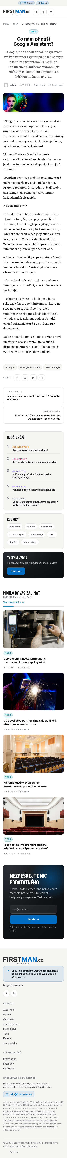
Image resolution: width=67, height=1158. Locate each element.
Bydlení (31, 526)
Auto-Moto (14, 526)
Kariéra (13, 542)
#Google (10, 367)
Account (14, 1152)
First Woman (9, 1058)
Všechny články (12, 602)
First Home (9, 1068)
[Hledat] (36, 12)
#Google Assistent (30, 367)
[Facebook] (6, 993)
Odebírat (16, 571)
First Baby (8, 1063)
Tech (15, 23)
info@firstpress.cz (21, 1094)
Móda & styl (37, 534)
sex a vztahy (30, 542)
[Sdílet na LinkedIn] (33, 377)
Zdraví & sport (16, 534)
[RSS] (14, 993)
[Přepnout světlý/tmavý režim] (43, 12)
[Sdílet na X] (25, 377)
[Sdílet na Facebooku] (17, 377)
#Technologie (53, 367)
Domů (6, 23)
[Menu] (51, 12)
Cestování (46, 526)
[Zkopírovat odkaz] (41, 377)
